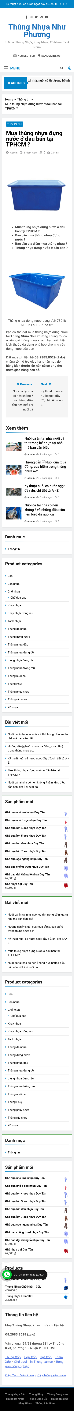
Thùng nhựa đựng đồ (21, 652)
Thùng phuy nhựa (18, 691)
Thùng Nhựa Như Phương (37, 31)
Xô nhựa (13, 707)
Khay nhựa (14, 605)
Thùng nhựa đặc (18, 644)
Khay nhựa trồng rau (20, 613)
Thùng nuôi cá (17, 676)
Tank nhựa (14, 621)
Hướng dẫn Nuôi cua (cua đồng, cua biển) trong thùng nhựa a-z (45, 466)
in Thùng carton (41, 1361)
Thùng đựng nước (19, 637)
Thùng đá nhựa (17, 629)
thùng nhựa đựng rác (21, 660)
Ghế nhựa (14, 591)
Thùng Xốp (13, 1357)
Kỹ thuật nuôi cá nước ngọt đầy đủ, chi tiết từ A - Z (32, 4)
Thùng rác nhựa (17, 699)
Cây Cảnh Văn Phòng (20, 1375)
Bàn (10, 576)
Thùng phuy (36, 1394)
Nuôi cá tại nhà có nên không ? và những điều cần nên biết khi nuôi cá (44, 509)
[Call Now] (7, 1274)
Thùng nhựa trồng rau (21, 668)
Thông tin (14, 124)
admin (13, 152)
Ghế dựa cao (18, 597)
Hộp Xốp (30, 1357)
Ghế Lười (20, 1361)
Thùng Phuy (15, 683)
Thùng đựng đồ (37, 1399)
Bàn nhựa (14, 584)
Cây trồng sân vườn (51, 1375)
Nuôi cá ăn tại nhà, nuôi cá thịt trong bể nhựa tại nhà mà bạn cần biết (44, 443)
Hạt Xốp (46, 1357)
